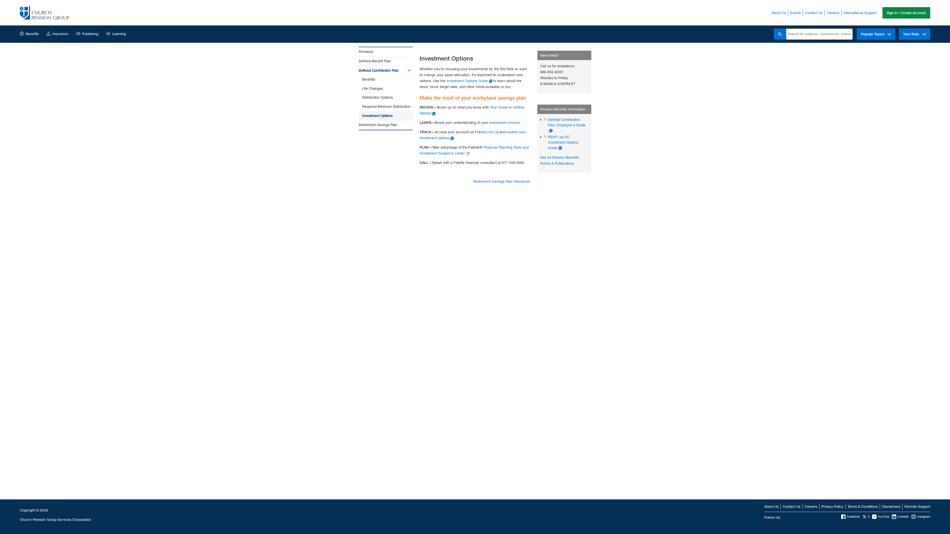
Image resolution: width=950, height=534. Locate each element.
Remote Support (917, 506)
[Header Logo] (44, 13)
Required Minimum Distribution (386, 106)
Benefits (32, 34)
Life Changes (372, 88)
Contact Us (814, 13)
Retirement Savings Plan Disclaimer (501, 181)
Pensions (366, 51)
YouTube (883, 516)
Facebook (853, 516)
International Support (860, 13)
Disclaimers (891, 506)
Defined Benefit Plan (375, 61)
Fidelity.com (484, 132)
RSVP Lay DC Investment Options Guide (563, 142)
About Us (779, 13)
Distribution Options (377, 97)
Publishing (90, 34)
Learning (119, 34)
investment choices (504, 122)
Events (795, 13)
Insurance (60, 34)
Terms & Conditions (863, 506)
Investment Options (377, 115)
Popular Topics (873, 34)
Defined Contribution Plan (379, 70)
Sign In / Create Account (906, 13)
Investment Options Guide (467, 81)
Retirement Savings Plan (378, 125)
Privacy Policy (832, 506)
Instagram (923, 516)
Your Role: (912, 34)
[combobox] (819, 34)
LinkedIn (903, 516)
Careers (833, 13)
